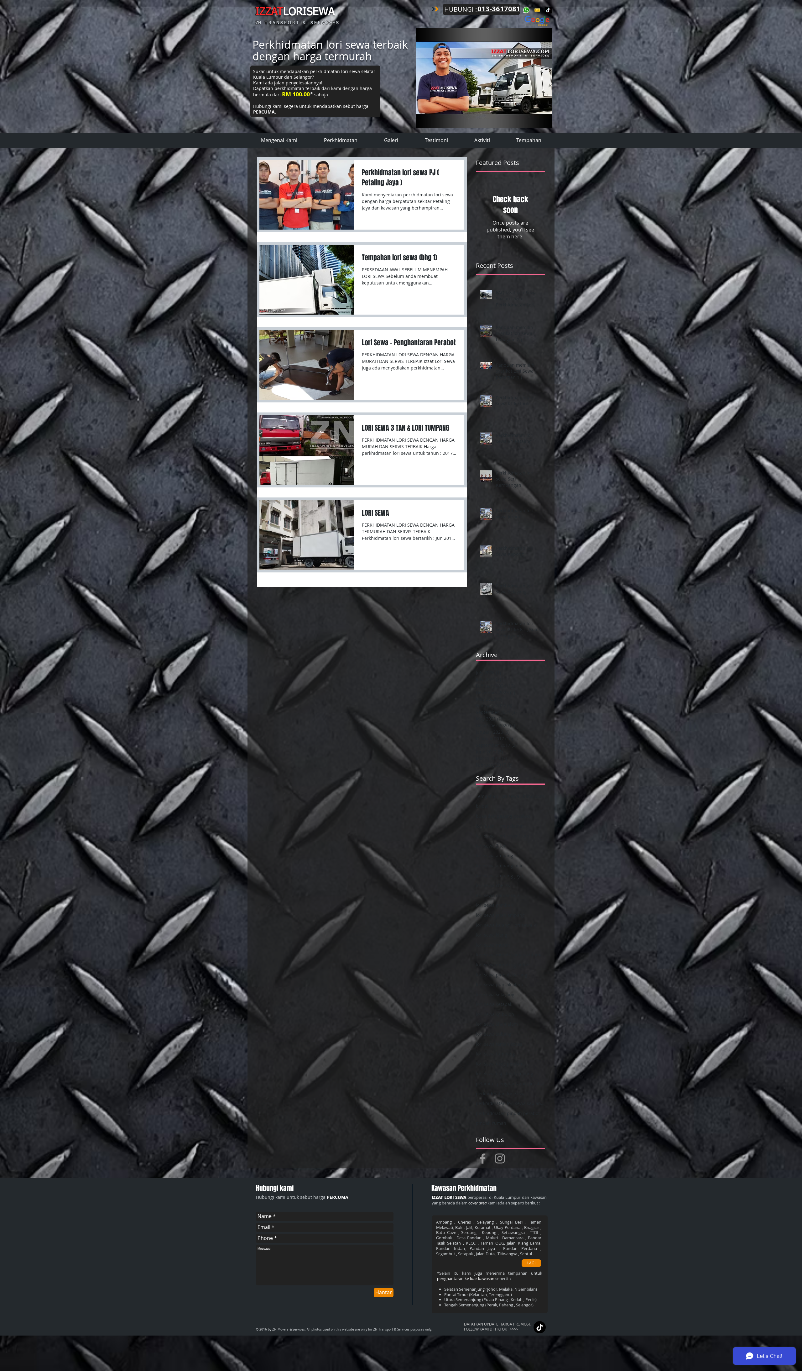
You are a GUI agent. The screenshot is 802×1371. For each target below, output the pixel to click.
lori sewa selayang (495, 994)
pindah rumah (491, 1123)
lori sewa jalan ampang (500, 915)
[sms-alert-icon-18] (537, 10)
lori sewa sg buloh (495, 1014)
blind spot (533, 796)
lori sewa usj (489, 1073)
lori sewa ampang (494, 855)
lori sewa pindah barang (501, 975)
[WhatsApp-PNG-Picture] (526, 10)
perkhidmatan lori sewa (501, 1094)
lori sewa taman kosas (499, 1044)
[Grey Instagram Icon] (500, 1158)
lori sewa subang (494, 1034)
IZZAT (269, 12)
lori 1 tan (485, 826)
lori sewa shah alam (497, 1024)
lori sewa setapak (494, 1004)
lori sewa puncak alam (499, 984)
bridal (482, 806)
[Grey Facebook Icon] (482, 1158)
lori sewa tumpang (495, 1054)
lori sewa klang (491, 935)
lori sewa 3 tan (491, 846)
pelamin (484, 1084)
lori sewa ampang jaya (499, 876)
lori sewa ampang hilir (499, 866)
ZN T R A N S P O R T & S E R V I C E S (297, 23)
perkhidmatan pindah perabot (508, 1113)
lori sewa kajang (493, 925)
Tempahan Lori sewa (497, 796)
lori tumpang (519, 1073)
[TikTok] (548, 10)
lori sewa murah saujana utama (509, 955)
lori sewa (485, 836)
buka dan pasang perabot (503, 816)
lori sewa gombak (494, 905)
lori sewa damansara (498, 895)
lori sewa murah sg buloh (502, 965)
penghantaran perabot (521, 1084)
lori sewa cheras (493, 885)
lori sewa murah (493, 945)
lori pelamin (511, 826)
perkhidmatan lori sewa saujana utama (510, 1103)
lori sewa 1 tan (513, 836)
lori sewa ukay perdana (500, 1064)
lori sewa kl (525, 925)
